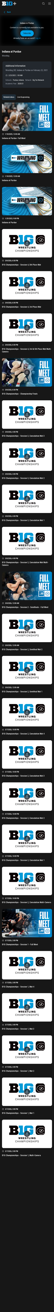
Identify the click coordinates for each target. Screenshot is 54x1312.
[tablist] (16, 97)
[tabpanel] (27, 630)
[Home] (9, 4)
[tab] (9, 97)
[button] (43, 3)
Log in (38, 38)
